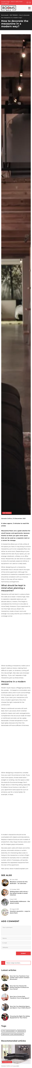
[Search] (3, 963)
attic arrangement (8, 1031)
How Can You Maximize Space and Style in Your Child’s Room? (20, 1007)
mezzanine (21, 1031)
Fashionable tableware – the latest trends (20, 902)
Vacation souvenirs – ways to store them (20, 912)
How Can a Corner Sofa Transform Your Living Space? (19, 997)
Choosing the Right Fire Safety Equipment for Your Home (20, 1017)
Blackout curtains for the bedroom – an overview (18, 882)
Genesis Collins (6, 518)
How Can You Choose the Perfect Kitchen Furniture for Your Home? (19, 987)
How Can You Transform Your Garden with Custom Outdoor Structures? (19, 977)
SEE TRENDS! (7, 513)
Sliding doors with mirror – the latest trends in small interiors (19, 893)
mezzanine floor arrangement (12, 1034)
